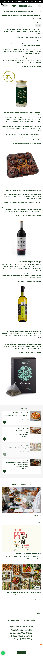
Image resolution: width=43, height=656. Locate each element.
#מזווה (38, 25)
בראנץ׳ (37, 587)
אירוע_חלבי (28, 511)
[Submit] (9, 623)
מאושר (21, 653)
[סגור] (41, 645)
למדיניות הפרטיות (31, 649)
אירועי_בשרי (19, 511)
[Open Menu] (39, 5)
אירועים (37, 511)
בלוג (37, 11)
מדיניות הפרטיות (17, 638)
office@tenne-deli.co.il (22, 639)
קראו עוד (39, 522)
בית (40, 11)
